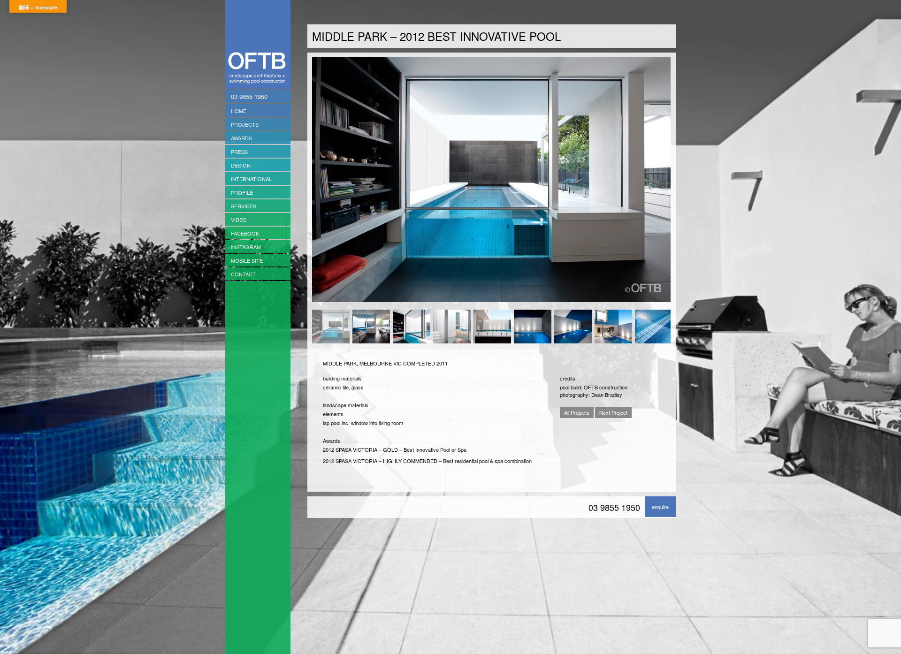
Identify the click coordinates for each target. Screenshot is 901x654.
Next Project (613, 412)
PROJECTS (245, 124)
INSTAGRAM (246, 247)
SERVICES (243, 206)
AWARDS (241, 138)
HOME (238, 110)
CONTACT (243, 274)
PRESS (239, 151)
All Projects (576, 412)
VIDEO (239, 219)
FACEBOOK (245, 233)
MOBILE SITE (247, 260)
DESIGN (241, 165)
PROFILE (242, 192)
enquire (660, 506)
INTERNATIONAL (251, 179)
